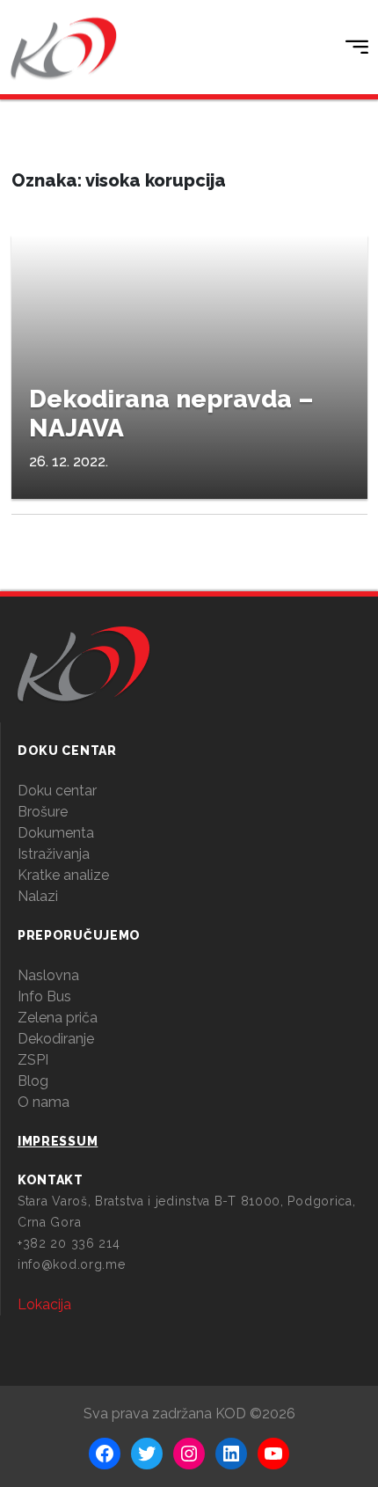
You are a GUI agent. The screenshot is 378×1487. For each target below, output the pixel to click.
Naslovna (48, 975)
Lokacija (44, 1304)
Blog (33, 1081)
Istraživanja (54, 854)
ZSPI (33, 1059)
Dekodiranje (56, 1038)
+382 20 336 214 (69, 1243)
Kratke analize (63, 875)
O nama (43, 1102)
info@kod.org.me (72, 1264)
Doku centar (57, 790)
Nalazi (38, 896)
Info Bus (44, 996)
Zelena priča (58, 1017)
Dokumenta (56, 832)
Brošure (43, 811)
